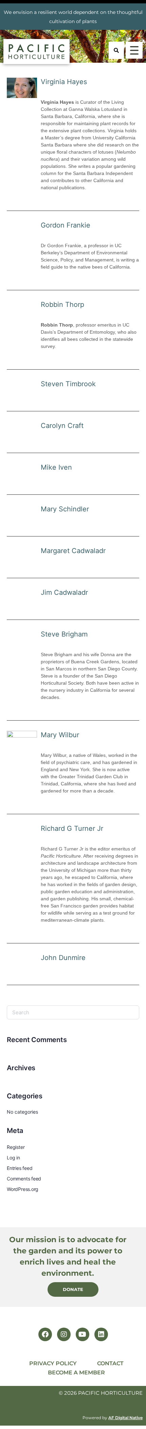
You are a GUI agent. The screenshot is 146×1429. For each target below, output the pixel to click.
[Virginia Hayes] (22, 88)
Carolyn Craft (62, 426)
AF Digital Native (125, 1417)
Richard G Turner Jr (72, 828)
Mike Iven (56, 467)
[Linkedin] (101, 1334)
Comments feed (24, 1178)
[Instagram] (64, 1334)
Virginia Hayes (64, 82)
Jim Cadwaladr (64, 592)
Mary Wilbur (60, 735)
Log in (13, 1157)
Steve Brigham (64, 634)
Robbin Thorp (62, 304)
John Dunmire (63, 958)
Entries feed (19, 1168)
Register (15, 1147)
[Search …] (116, 50)
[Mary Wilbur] (22, 741)
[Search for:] (73, 1012)
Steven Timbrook (68, 384)
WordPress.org (22, 1189)
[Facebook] (45, 1334)
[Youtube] (82, 1334)
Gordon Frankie (65, 225)
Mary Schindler (65, 509)
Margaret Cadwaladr (73, 551)
